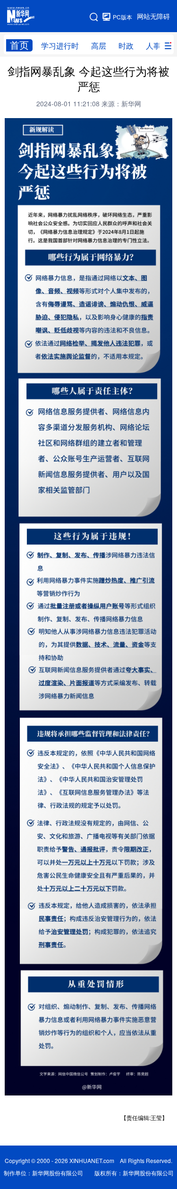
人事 (153, 46)
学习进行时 (60, 46)
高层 (98, 46)
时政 (126, 46)
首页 (19, 45)
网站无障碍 (153, 16)
